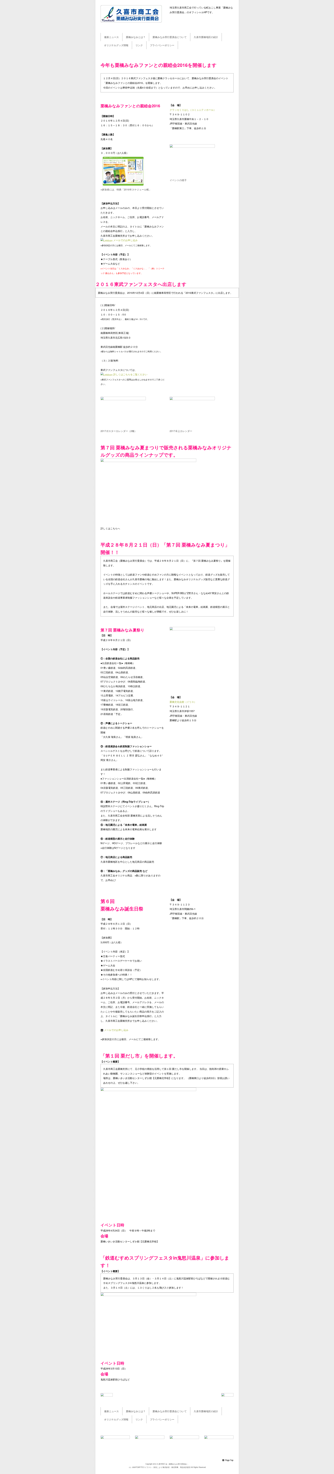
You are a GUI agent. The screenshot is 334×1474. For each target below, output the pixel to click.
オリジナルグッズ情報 (116, 45)
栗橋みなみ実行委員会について (170, 37)
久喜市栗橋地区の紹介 (206, 37)
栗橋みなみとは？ (135, 37)
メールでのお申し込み (125, 240)
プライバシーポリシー (162, 45)
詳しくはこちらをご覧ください (130, 374)
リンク (139, 45)
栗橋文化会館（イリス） (183, 701)
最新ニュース (111, 37)
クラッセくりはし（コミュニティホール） (193, 109)
